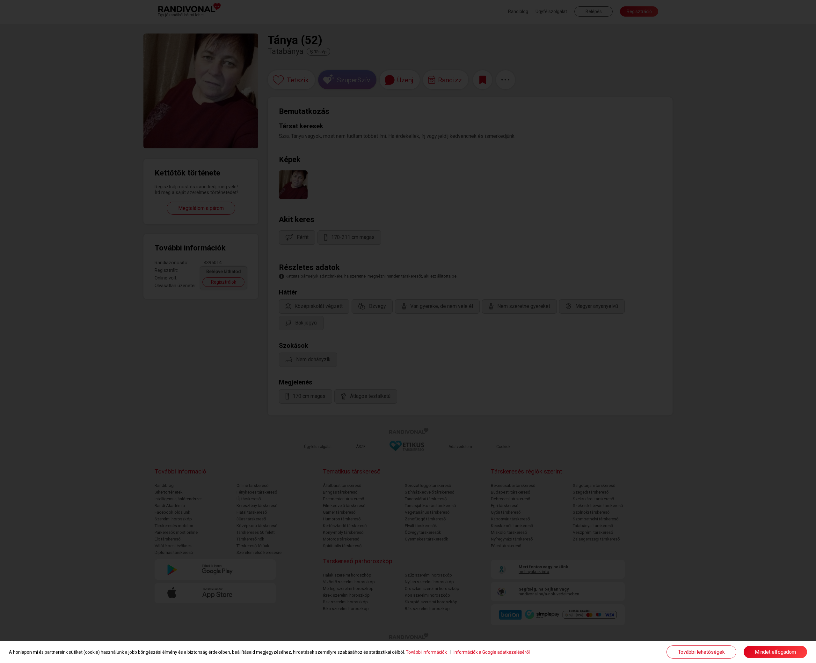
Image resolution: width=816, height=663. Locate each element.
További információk (426, 652)
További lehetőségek (701, 652)
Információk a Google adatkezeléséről (492, 652)
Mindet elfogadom (775, 652)
